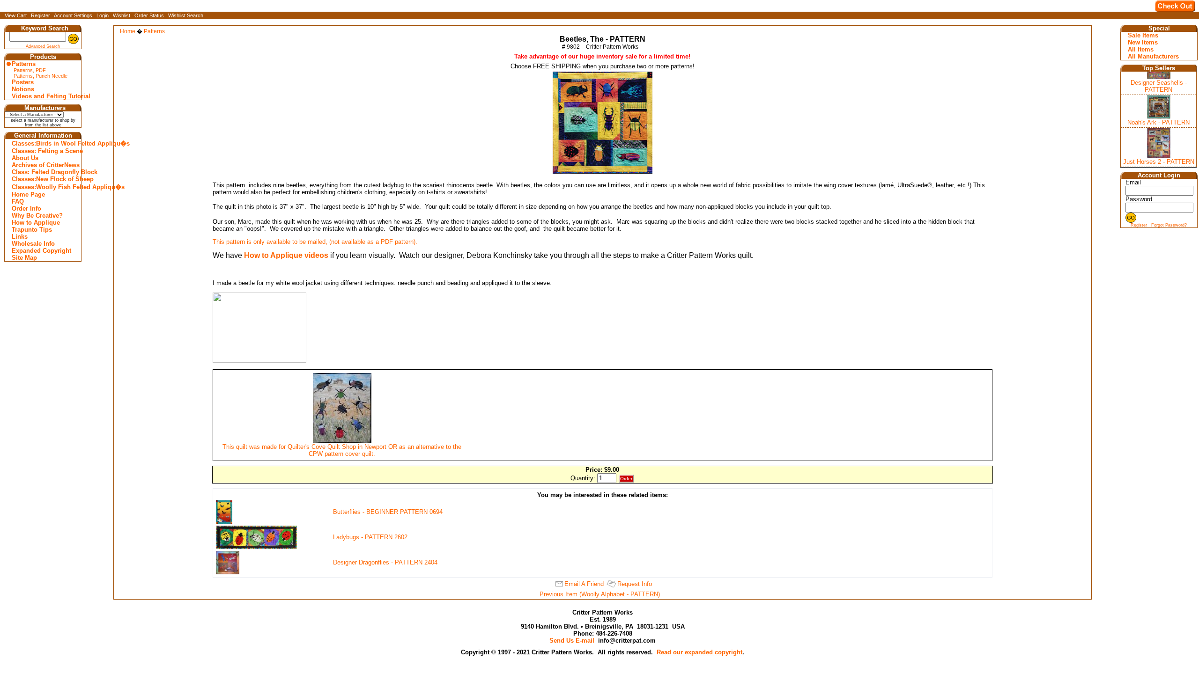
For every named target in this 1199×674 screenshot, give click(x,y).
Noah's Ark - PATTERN (1158, 122)
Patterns (24, 63)
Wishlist (121, 15)
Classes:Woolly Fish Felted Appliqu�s (44, 186)
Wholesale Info (33, 243)
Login (102, 15)
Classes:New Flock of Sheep (44, 179)
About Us (25, 157)
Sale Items (1143, 35)
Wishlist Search (185, 15)
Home (127, 31)
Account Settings (73, 15)
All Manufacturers (1153, 56)
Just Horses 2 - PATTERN (1158, 161)
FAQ (18, 201)
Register (40, 15)
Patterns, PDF (30, 70)
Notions (23, 89)
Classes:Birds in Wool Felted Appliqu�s (44, 143)
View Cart (16, 15)
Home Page (28, 194)
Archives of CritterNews (44, 164)
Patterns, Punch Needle (40, 76)
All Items (1141, 49)
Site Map (24, 257)
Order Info (26, 208)
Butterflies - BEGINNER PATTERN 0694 (388, 511)
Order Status (149, 15)
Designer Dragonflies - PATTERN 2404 (385, 562)
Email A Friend (584, 583)
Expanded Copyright (41, 250)
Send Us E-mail (571, 640)
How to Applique (36, 222)
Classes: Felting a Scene (44, 150)
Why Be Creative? (37, 215)
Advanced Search (43, 46)
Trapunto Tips (32, 229)
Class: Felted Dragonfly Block (44, 172)
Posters (23, 82)
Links (20, 236)
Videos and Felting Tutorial (44, 96)
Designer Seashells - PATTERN (1159, 86)
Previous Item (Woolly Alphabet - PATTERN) (600, 594)
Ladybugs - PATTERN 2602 (370, 537)
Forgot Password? (1169, 225)
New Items (1143, 42)
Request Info (634, 583)
